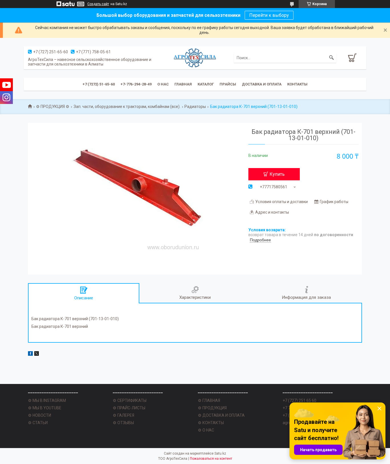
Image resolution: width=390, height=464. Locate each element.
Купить (277, 174)
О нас (163, 84)
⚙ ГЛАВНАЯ (209, 400)
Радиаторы (195, 106)
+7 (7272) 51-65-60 (99, 84)
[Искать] (331, 57)
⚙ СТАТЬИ (38, 422)
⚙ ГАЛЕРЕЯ (123, 415)
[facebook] (30, 354)
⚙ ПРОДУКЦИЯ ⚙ (52, 106)
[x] (36, 354)
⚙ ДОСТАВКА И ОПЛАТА (221, 415)
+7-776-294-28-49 (136, 84)
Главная (183, 84)
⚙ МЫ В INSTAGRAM (47, 400)
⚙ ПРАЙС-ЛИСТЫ (129, 408)
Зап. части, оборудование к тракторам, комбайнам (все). (127, 106)
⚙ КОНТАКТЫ (211, 422)
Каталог (206, 84)
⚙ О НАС (206, 430)
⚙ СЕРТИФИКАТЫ (129, 400)
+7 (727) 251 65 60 (299, 400)
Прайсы (228, 84)
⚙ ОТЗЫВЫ (123, 422)
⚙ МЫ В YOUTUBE (44, 408)
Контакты (297, 84)
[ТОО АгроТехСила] (195, 57)
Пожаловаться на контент (211, 459)
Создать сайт (98, 4)
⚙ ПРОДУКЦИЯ (212, 408)
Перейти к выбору (269, 15)
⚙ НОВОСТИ (39, 415)
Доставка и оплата (262, 84)
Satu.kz (220, 453)
